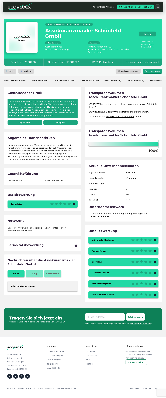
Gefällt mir (27, 71)
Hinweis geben (154, 71)
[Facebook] (15, 376)
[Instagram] (21, 376)
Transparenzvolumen (15, 80)
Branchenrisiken (40, 80)
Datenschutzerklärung (141, 323)
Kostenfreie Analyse (103, 7)
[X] (27, 376)
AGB (88, 360)
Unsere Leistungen (55, 355)
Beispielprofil (52, 364)
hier (67, 159)
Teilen (11, 71)
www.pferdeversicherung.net (142, 62)
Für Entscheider (136, 362)
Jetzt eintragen (135, 317)
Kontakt (89, 364)
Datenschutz (91, 355)
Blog (34, 273)
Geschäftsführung (90, 80)
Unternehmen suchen (56, 351)
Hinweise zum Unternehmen (120, 116)
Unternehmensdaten (64, 80)
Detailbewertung (135, 80)
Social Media (52, 273)
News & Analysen (54, 360)
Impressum (90, 351)
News (16, 273)
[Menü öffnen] (157, 6)
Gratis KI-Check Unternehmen (136, 7)
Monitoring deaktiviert (130, 71)
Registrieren (24, 122)
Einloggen (60, 122)
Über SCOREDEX (54, 368)
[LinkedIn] (9, 376)
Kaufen (147, 34)
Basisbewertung (112, 80)
